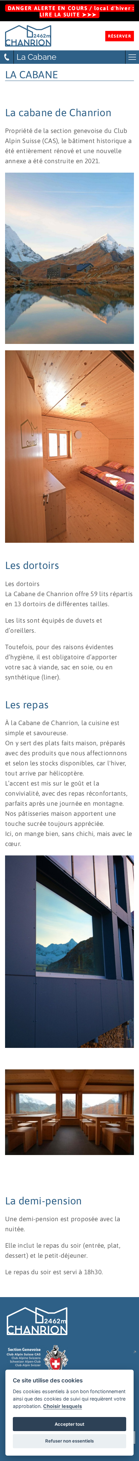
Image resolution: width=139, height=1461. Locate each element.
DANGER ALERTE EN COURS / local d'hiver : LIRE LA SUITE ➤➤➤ (71, 11)
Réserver (119, 36)
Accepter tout (69, 1424)
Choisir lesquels (62, 1406)
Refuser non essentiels (69, 1441)
